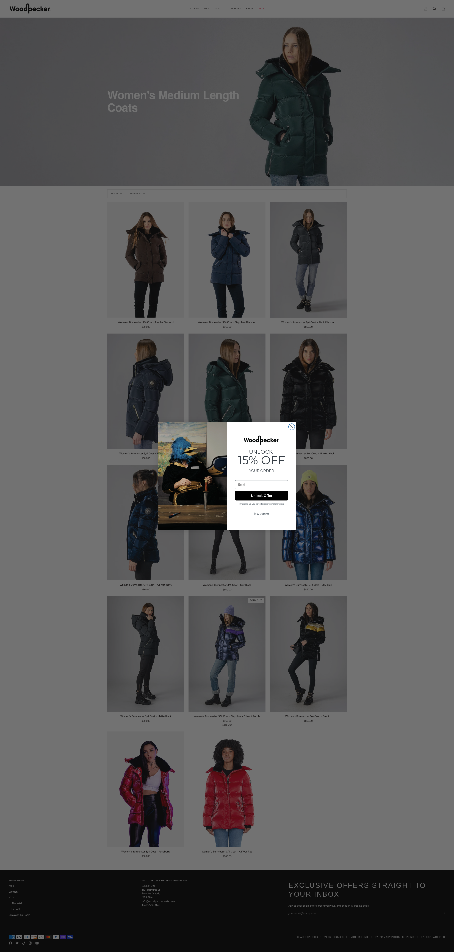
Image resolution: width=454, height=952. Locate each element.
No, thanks (261, 513)
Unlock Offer (261, 496)
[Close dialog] (292, 427)
